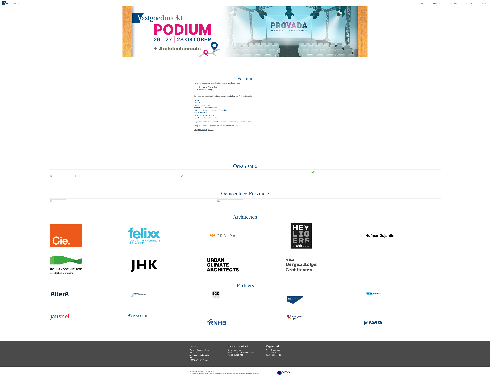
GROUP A (198, 102)
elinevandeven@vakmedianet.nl (241, 352)
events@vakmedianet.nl (275, 352)
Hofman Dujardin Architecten (205, 108)
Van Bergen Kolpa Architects (205, 118)
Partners (468, 3)
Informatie (453, 3)
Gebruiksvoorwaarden (239, 373)
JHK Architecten (200, 113)
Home (421, 3)
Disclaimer (249, 373)
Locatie (483, 3)
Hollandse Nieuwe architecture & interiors (211, 110)
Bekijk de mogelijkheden (203, 130)
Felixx (196, 100)
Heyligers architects (202, 105)
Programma (436, 3)
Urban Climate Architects (204, 115)
